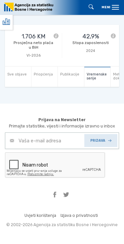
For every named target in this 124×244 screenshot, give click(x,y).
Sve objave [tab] (17, 74)
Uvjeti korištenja (40, 215)
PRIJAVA (97, 140)
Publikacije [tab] (69, 74)
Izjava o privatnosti (79, 215)
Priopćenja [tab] (43, 74)
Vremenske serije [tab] (97, 76)
